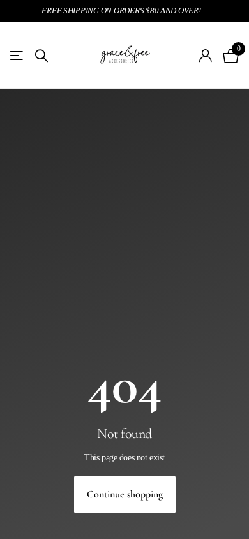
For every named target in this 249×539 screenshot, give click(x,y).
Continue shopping (125, 494)
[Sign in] (206, 55)
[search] (41, 56)
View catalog (17, 56)
